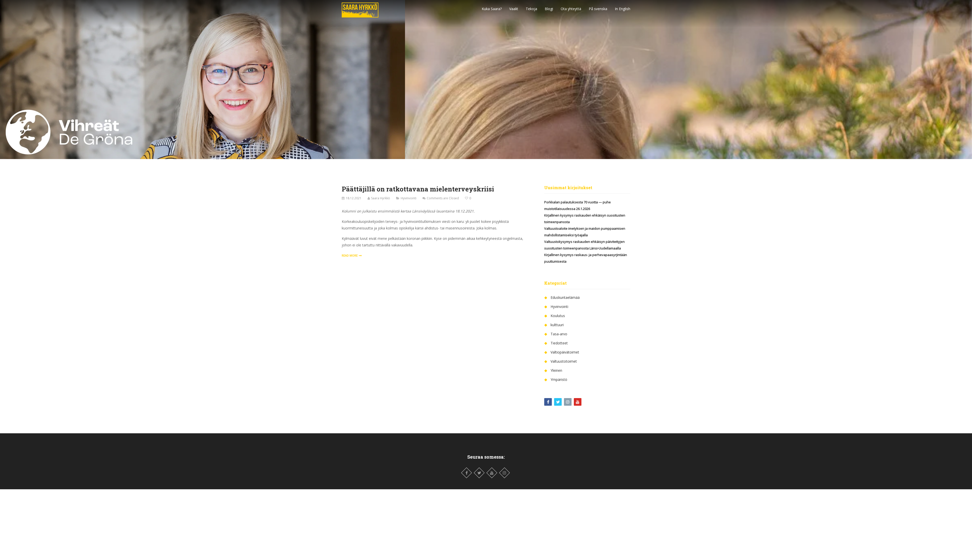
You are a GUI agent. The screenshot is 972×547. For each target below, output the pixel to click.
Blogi (549, 8)
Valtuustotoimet (564, 361)
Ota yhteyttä (571, 8)
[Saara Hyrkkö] (360, 8)
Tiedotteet (559, 343)
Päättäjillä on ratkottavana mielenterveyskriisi (418, 189)
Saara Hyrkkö (380, 198)
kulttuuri (557, 324)
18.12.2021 (353, 198)
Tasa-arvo (559, 333)
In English (622, 8)
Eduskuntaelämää (565, 297)
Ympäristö (559, 379)
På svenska (598, 8)
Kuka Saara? (492, 8)
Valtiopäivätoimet (565, 352)
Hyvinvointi (408, 198)
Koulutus (558, 315)
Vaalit (513, 8)
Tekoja (531, 8)
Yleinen (556, 370)
